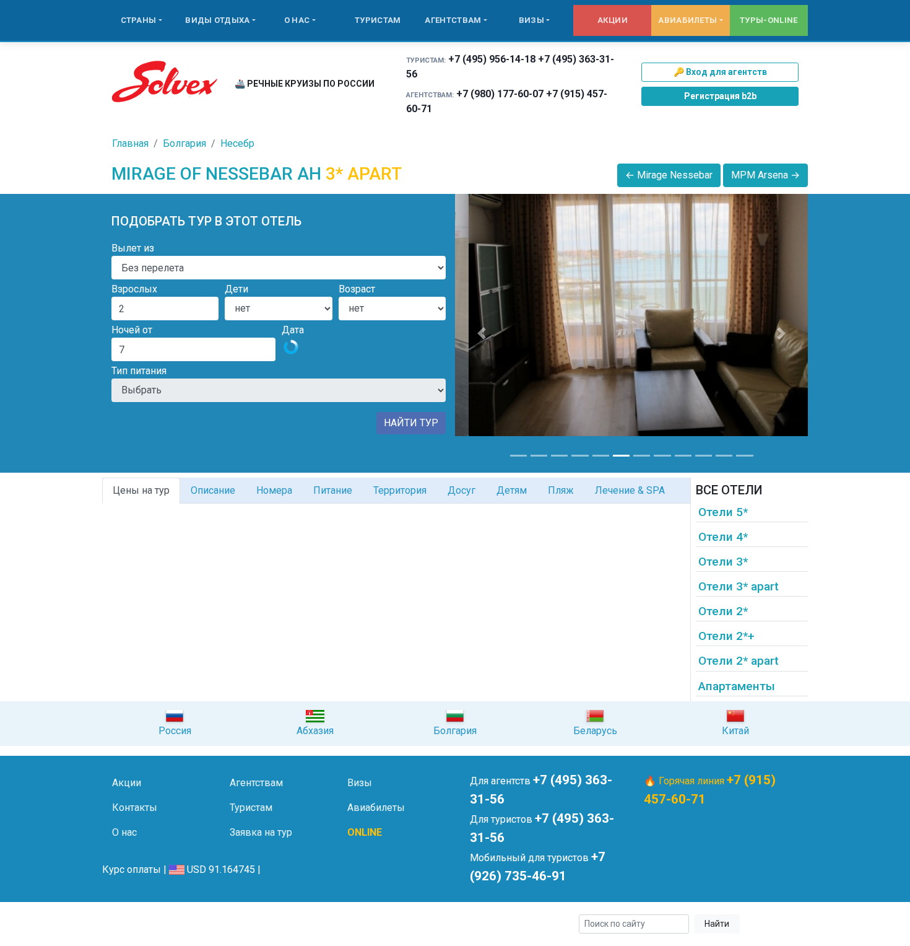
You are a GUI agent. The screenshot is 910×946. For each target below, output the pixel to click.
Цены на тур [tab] (141, 490)
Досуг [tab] (461, 490)
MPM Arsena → (765, 175)
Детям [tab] (511, 490)
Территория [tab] (400, 490)
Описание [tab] (213, 490)
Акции (612, 20)
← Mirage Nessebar (669, 175)
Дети (236, 289)
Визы (531, 20)
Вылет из (132, 248)
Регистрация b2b (720, 96)
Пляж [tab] (561, 490)
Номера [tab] (274, 490)
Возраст (357, 289)
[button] (481, 333)
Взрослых (134, 289)
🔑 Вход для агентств (720, 72)
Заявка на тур (261, 832)
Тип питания (139, 371)
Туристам (378, 20)
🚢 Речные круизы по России (305, 84)
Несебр (237, 143)
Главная (130, 143)
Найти (716, 924)
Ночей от (131, 330)
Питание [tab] (332, 490)
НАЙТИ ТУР (411, 423)
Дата (293, 330)
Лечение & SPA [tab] (630, 490)
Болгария (184, 143)
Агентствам (453, 20)
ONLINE (364, 832)
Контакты (134, 807)
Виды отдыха (217, 20)
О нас (297, 20)
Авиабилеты (687, 20)
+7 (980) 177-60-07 (500, 94)
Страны (139, 20)
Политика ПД (300, 924)
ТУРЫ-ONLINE (768, 20)
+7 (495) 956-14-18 (491, 59)
